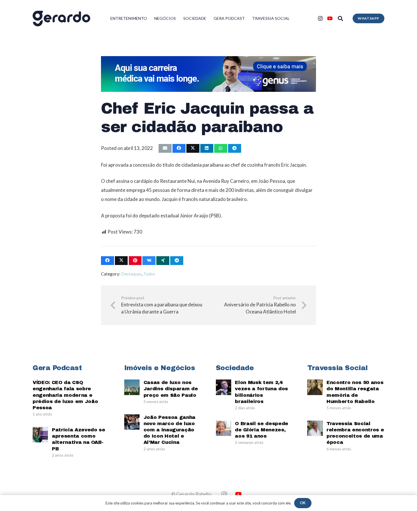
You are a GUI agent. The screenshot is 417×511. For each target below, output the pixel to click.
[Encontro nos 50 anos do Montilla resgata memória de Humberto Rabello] (315, 387)
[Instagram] (320, 18)
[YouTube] (330, 18)
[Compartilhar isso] (179, 148)
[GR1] (61, 18)
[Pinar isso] (135, 260)
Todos (149, 273)
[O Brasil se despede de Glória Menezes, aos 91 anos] (223, 428)
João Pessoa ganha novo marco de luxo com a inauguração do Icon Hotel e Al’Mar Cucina (169, 430)
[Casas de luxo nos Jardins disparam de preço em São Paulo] (132, 387)
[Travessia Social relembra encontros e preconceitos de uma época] (315, 428)
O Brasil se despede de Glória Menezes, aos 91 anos (261, 430)
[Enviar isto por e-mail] (165, 148)
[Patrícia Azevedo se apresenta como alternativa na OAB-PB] (40, 434)
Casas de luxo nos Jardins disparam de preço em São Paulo (171, 389)
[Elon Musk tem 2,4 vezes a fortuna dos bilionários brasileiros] (223, 387)
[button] (340, 18)
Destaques (131, 273)
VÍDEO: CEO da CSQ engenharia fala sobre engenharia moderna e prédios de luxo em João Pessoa (65, 395)
